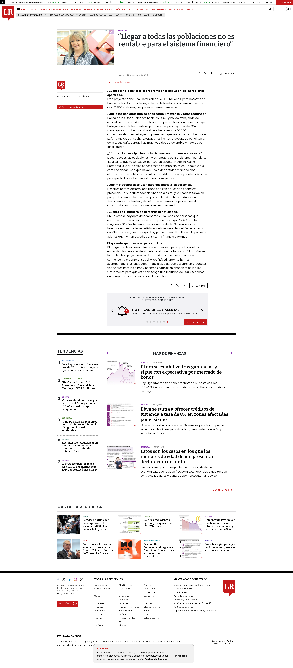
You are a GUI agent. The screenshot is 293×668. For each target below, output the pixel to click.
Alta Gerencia (125, 585)
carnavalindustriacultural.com (71, 645)
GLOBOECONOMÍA (81, 9)
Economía (67, 418)
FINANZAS (27, 9)
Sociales (98, 625)
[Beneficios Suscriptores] (279, 9)
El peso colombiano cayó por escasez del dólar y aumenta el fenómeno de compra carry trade (79, 405)
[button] (111, 311)
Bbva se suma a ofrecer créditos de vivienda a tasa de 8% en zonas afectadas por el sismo (184, 414)
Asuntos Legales (102, 588)
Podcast (98, 618)
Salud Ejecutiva (151, 618)
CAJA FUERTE (158, 9)
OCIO (66, 9)
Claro (119, 15)
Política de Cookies (156, 659)
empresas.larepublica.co (115, 641)
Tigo (139, 15)
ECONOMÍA (41, 9)
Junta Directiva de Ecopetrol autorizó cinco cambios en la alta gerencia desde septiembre (79, 426)
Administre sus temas (72, 107)
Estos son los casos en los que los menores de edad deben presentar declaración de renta (177, 456)
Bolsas (65, 397)
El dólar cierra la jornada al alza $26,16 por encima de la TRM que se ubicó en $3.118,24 (80, 466)
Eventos (148, 603)
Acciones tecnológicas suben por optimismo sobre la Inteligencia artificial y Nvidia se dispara (80, 447)
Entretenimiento (152, 540)
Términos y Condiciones (185, 599)
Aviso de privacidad (183, 596)
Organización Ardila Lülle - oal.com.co (222, 642)
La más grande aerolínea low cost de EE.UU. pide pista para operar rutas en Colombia (80, 367)
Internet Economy (103, 614)
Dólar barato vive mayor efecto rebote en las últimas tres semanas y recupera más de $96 (220, 525)
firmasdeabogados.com (143, 641)
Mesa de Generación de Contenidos (192, 585)
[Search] (270, 9)
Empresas (99, 603)
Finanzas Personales (129, 607)
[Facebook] (199, 73)
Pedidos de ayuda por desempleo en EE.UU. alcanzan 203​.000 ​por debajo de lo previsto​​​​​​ (96, 525)
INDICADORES (175, 9)
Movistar (129, 15)
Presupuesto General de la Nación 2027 (67, 15)
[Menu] (18, 9)
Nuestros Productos (183, 588)
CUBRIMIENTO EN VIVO (72, 379)
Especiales (124, 603)
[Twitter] (205, 73)
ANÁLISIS (120, 9)
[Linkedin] (212, 73)
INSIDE (189, 9)
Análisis (147, 585)
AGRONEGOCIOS (103, 9)
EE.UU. (85, 516)
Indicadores (100, 610)
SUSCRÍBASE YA (195, 322)
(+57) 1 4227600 (65, 593)
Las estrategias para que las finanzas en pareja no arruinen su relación (220, 547)
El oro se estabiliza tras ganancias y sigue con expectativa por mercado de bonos (181, 372)
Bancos (208, 540)
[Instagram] (76, 580)
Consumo (99, 596)
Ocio (146, 614)
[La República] (8, 13)
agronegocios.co (91, 641)
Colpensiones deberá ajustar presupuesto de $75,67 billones (158, 523)
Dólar (147, 15)
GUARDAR (228, 74)
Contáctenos (180, 592)
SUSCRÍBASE (284, 2)
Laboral (148, 516)
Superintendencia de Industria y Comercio (195, 610)
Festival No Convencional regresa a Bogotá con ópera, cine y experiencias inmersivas (159, 550)
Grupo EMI (157, 15)
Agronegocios (101, 585)
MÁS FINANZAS (221, 490)
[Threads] (82, 580)
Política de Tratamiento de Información (193, 603)
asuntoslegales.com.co (68, 641)
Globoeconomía (152, 607)
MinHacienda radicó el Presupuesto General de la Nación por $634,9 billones (78, 385)
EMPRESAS (55, 9)
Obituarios (124, 614)
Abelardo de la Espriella (101, 15)
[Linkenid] (71, 580)
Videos (122, 625)
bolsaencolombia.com (169, 641)
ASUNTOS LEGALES (137, 9)
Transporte (68, 361)
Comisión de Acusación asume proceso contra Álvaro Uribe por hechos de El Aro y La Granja (98, 549)
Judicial (86, 540)
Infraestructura (126, 610)
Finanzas (98, 607)
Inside (147, 610)
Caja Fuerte (124, 588)
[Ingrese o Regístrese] (288, 9)
